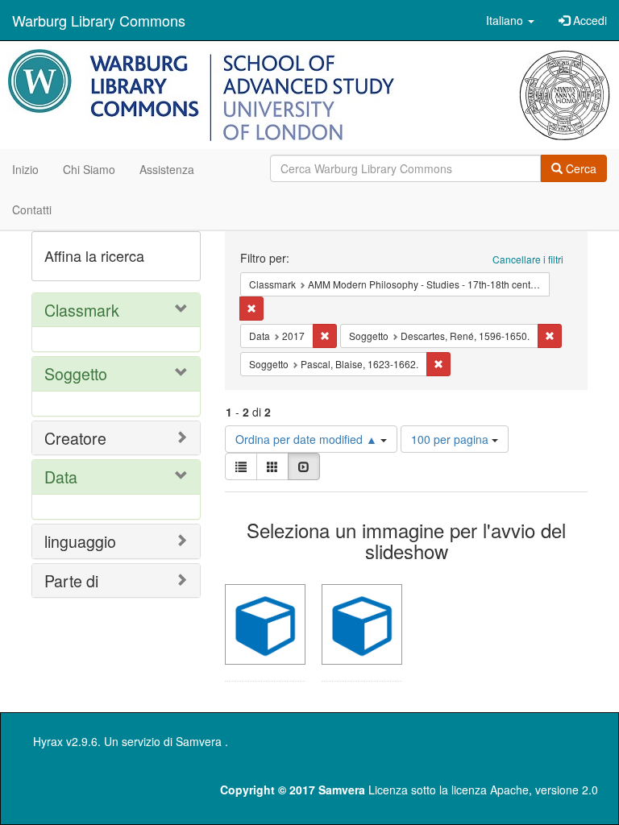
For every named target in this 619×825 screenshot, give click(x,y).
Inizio (25, 169)
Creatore (75, 438)
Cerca (579, 168)
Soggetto (75, 373)
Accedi (588, 20)
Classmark (81, 309)
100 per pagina (451, 439)
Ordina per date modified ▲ (307, 439)
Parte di (71, 580)
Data (60, 476)
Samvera (199, 741)
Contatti (32, 209)
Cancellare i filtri (527, 259)
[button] (510, 20)
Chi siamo (89, 169)
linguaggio (80, 541)
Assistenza (166, 169)
